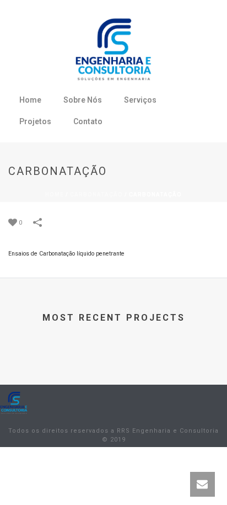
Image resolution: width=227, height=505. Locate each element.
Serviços (140, 99)
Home (30, 99)
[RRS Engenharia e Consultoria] (14, 402)
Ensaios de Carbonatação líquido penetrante (66, 253)
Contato (87, 121)
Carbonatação (96, 195)
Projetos (35, 121)
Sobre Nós (82, 99)
